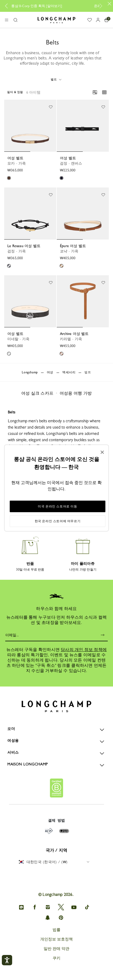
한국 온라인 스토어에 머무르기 (58, 521)
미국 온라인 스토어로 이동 (57, 506)
